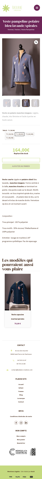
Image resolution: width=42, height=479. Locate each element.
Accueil (21, 384)
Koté (33, 472)
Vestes (17, 29)
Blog (21, 395)
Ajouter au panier (21, 166)
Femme (11, 29)
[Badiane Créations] (15, 8)
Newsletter (21, 443)
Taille (4, 130)
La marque (21, 398)
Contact (21, 402)
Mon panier (21, 440)
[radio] (9, 134)
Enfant (21, 388)
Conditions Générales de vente (21, 416)
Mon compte (21, 436)
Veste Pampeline (27, 29)
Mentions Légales (13, 472)
